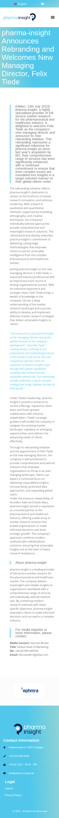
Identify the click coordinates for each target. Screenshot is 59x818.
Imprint (9, 788)
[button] (53, 17)
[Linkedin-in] (42, 3)
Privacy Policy (13, 795)
